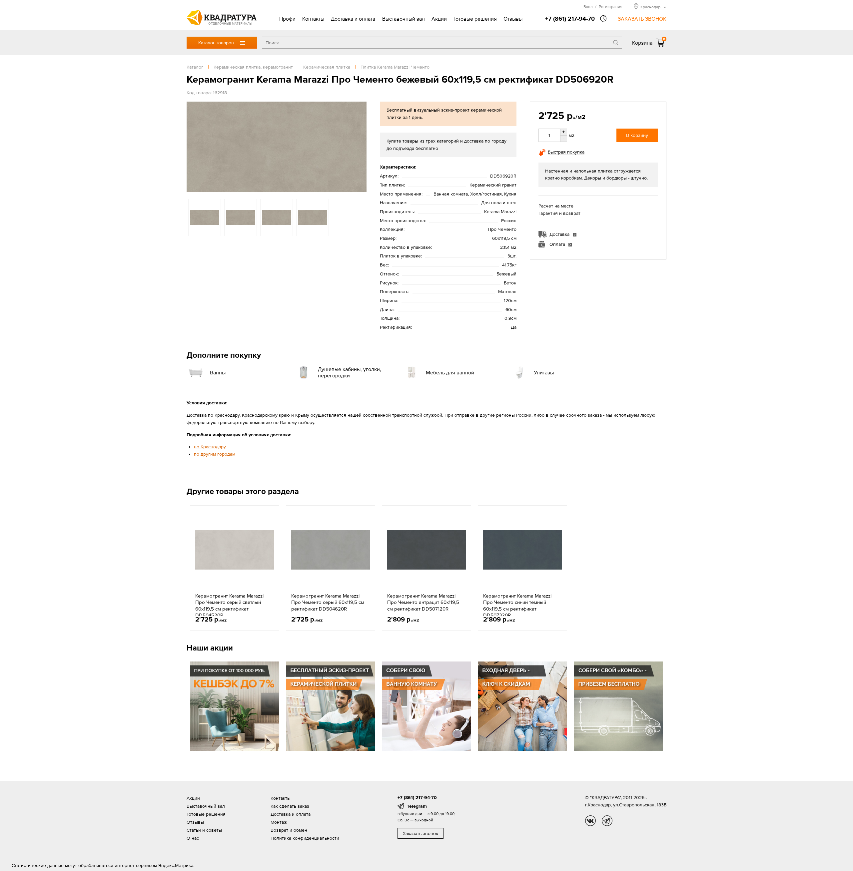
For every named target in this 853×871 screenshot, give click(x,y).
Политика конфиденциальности (305, 838)
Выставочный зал (403, 19)
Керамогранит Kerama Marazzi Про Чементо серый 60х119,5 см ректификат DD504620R (327, 602)
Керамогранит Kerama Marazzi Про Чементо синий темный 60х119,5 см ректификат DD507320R (517, 605)
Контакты (313, 19)
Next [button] (360, 147)
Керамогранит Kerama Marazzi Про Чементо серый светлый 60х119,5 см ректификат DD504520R (229, 605)
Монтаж (279, 822)
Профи (287, 19)
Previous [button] (193, 147)
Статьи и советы (204, 830)
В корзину (637, 135)
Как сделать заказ (290, 806)
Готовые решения (475, 19)
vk (590, 820)
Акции (439, 19)
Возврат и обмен (289, 830)
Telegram (417, 806)
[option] (277, 147)
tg (607, 820)
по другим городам (214, 454)
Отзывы (512, 19)
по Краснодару (210, 446)
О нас (193, 838)
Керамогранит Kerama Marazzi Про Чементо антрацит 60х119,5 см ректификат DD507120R (423, 602)
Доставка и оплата (353, 19)
